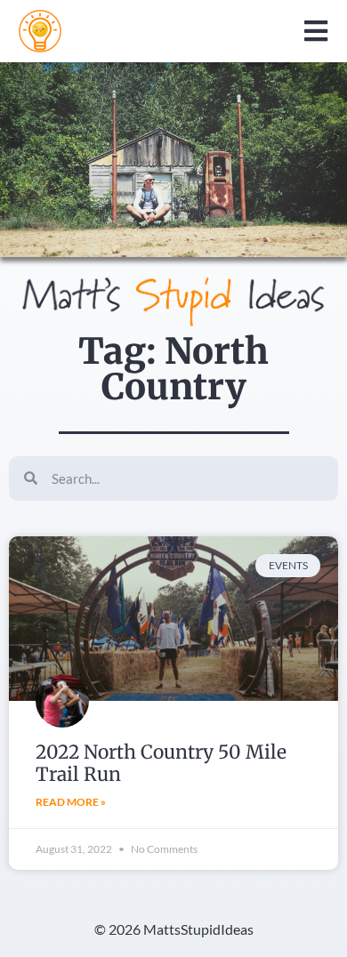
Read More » (71, 801)
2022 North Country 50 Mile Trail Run (161, 763)
